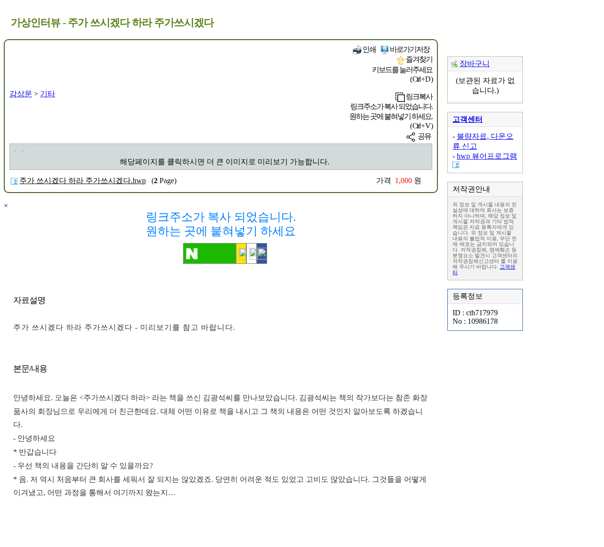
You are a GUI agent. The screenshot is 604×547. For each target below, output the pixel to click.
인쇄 (368, 49)
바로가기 (409, 49)
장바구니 (475, 63)
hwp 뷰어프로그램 (487, 156)
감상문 (20, 94)
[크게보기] (15, 151)
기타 (47, 94)
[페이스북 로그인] (262, 253)
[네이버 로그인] (209, 253)
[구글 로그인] (251, 253)
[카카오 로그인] (241, 253)
